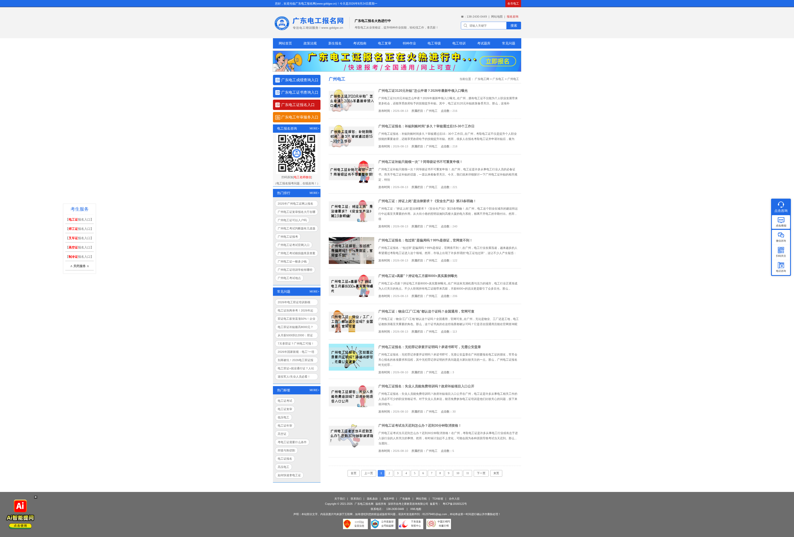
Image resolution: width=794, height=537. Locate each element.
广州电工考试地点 (289, 278)
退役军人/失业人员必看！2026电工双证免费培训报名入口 (295, 377)
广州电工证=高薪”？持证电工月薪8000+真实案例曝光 (417, 276)
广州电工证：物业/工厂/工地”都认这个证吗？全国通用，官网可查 (426, 311)
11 (467, 473)
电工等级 (434, 43)
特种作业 (409, 43)
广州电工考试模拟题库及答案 (296, 253)
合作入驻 (454, 498)
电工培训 (459, 43)
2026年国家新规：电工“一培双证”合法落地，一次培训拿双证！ (296, 352)
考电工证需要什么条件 (292, 442)
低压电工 (283, 417)
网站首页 (285, 43)
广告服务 (405, 498)
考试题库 (483, 43)
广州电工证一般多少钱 (292, 261)
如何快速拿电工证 (289, 475)
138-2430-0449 (395, 509)
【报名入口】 (79, 219)
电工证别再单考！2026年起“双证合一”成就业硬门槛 (295, 311)
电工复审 (384, 43)
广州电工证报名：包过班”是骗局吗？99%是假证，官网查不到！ (425, 240)
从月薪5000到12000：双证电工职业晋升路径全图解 (295, 336)
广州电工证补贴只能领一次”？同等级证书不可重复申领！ (420, 161)
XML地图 (415, 509)
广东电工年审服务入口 (299, 117)
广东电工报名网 (364, 503)
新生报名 (335, 43)
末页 (496, 473)
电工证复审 (285, 409)
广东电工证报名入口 (298, 105)
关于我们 (339, 498)
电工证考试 (285, 400)
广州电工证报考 (288, 236)
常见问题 (508, 43)
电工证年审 (285, 425)
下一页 (481, 473)
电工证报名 (285, 458)
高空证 (282, 434)
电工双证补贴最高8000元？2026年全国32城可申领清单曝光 (296, 327)
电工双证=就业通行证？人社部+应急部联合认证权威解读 (296, 369)
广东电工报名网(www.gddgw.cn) (316, 3)
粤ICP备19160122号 (455, 503)
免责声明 (388, 498)
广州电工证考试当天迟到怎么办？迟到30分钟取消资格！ (420, 425)
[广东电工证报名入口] (397, 70)
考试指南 (359, 43)
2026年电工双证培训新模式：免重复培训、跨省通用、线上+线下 (296, 303)
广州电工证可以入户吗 (292, 220)
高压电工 (283, 467)
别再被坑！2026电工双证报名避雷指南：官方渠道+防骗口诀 (296, 360)
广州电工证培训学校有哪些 (295, 269)
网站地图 (497, 16)
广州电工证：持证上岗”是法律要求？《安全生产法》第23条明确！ (427, 201)
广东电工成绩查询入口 (299, 80)
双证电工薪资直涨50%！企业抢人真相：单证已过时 (296, 319)
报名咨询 (512, 16)
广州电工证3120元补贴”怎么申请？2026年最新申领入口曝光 (423, 90)
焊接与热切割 (286, 450)
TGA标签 (437, 498)
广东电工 (498, 79)
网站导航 (421, 498)
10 (457, 473)
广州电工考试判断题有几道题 (296, 228)
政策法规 (310, 43)
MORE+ (314, 128)
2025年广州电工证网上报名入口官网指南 (295, 204)
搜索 (514, 25)
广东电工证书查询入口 (299, 92)
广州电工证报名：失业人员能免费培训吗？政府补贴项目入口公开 (426, 386)
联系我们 (356, 498)
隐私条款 (372, 498)
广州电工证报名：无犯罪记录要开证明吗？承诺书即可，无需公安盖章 (429, 347)
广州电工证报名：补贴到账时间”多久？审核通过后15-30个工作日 (426, 126)
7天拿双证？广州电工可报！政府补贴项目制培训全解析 (296, 344)
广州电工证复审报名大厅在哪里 (296, 212)
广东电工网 (482, 79)
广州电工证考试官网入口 (294, 245)
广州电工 (513, 79)
